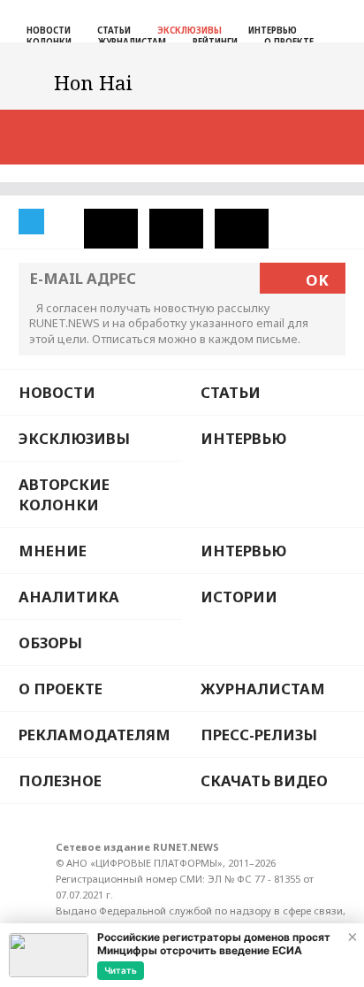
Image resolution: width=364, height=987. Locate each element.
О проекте (60, 688)
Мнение (53, 550)
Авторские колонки (64, 494)
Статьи (114, 30)
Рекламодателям (95, 734)
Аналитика (69, 596)
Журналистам (263, 688)
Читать (120, 970)
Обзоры (50, 642)
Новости (49, 30)
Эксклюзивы (189, 30)
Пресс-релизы (259, 734)
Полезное (60, 780)
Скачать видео (264, 780)
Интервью (272, 30)
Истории (239, 596)
